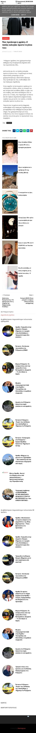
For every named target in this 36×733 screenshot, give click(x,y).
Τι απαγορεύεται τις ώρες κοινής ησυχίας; (25, 194)
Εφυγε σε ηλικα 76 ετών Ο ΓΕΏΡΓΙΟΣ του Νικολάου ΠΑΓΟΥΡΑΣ (25, 245)
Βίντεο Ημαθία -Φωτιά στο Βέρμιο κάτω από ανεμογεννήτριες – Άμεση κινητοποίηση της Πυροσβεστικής (17, 477)
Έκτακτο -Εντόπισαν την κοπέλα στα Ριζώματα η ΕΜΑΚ (22, 348)
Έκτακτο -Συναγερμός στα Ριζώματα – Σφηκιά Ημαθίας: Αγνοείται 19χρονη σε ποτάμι (22, 442)
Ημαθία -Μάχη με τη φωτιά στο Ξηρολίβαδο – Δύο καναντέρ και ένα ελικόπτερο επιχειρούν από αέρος (23, 459)
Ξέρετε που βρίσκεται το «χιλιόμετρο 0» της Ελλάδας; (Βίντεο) (25, 169)
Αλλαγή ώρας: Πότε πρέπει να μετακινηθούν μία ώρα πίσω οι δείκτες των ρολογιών (25, 221)
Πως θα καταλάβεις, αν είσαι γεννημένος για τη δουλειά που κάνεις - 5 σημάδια (24, 272)
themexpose (22, 728)
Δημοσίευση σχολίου (7, 315)
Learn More (15, 15)
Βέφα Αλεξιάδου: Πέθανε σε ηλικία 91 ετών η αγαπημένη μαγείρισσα (25, 144)
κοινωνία (6, 38)
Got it (23, 15)
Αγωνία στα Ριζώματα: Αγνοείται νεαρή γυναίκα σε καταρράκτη (23, 404)
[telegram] (21, 130)
